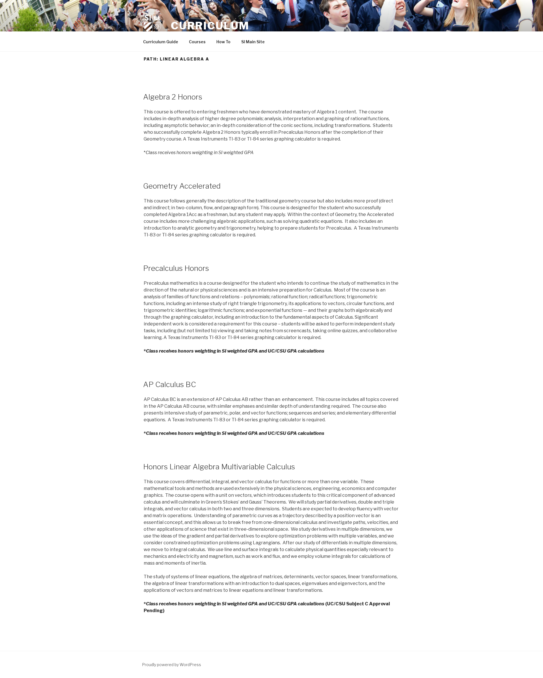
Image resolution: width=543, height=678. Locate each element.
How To (223, 41)
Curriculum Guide (160, 41)
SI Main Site (253, 41)
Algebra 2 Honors (172, 96)
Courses (197, 41)
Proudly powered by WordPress (171, 664)
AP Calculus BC (169, 384)
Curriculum (210, 26)
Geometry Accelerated (182, 186)
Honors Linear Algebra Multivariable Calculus (219, 466)
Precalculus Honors (176, 268)
